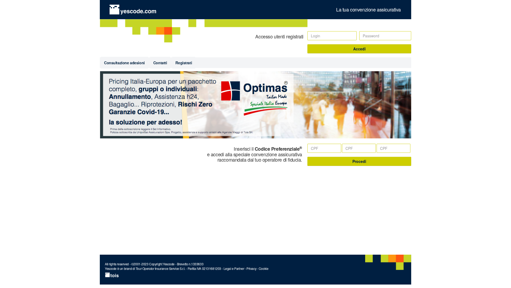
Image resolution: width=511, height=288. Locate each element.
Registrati (183, 62)
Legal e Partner (234, 268)
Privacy (251, 268)
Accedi (359, 48)
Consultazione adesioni (124, 62)
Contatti (160, 62)
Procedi (359, 161)
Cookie (263, 268)
